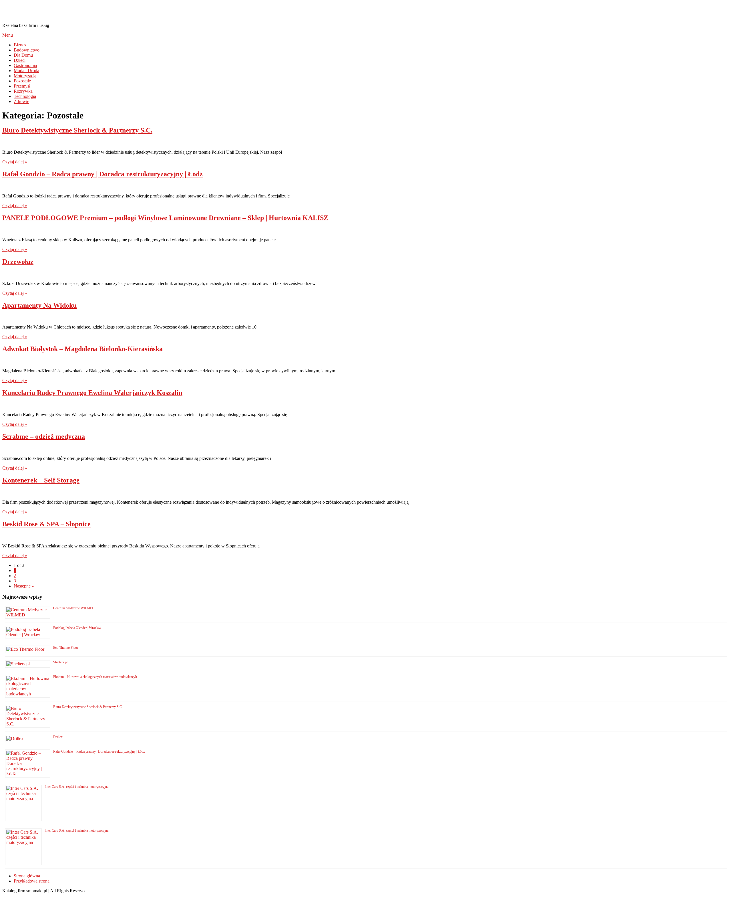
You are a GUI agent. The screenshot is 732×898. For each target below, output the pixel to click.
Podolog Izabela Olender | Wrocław (77, 628)
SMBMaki (22, 11)
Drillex (58, 737)
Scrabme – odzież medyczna (43, 436)
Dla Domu (23, 55)
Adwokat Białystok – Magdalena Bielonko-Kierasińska (82, 349)
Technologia (25, 96)
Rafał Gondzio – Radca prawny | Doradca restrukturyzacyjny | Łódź (102, 174)
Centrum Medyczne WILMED (74, 608)
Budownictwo (26, 50)
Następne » (24, 585)
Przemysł (22, 86)
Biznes (20, 44)
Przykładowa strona (31, 881)
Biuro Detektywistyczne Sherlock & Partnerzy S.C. (77, 130)
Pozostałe (22, 80)
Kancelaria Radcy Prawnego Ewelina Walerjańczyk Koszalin (92, 392)
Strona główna (27, 875)
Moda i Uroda (26, 70)
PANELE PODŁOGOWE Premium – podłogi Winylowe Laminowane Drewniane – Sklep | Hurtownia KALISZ (165, 217)
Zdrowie (21, 101)
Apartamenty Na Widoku (39, 305)
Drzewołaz (17, 261)
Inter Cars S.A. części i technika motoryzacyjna (76, 787)
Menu (7, 35)
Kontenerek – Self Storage (40, 480)
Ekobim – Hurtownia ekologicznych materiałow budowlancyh (95, 677)
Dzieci (19, 60)
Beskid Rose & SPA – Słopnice (46, 524)
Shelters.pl (60, 662)
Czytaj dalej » (14, 161)
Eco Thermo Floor (65, 648)
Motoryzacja (25, 75)
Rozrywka (23, 91)
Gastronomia (25, 65)
